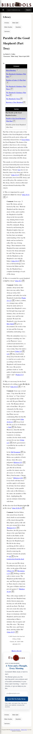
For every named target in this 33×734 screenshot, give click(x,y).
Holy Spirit (10, 324)
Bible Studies (8, 27)
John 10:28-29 (17, 508)
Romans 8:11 (11, 528)
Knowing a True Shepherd (14, 102)
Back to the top (16, 651)
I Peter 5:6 (10, 571)
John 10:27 (10, 632)
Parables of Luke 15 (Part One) (16, 80)
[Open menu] (3, 10)
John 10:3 (18, 281)
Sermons (7, 31)
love (19, 170)
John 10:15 (15, 261)
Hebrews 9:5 (18, 462)
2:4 (8, 354)
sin (10, 556)
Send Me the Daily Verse (16, 699)
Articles (6, 22)
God (9, 427)
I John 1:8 (18, 351)
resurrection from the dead (15, 559)
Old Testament (15, 452)
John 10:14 (25, 195)
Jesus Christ (25, 140)
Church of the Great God (15, 729)
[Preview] (17, 70)
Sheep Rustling (11, 70)
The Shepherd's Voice (13, 99)
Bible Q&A (15, 22)
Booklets (18, 27)
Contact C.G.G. (24, 729)
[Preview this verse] (21, 175)
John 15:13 (15, 175)
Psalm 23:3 (19, 375)
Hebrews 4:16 (18, 478)
